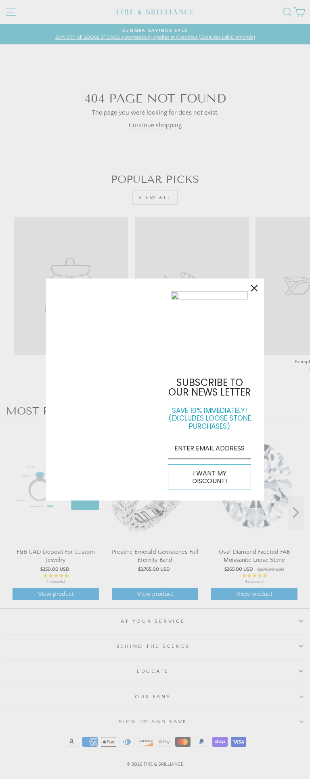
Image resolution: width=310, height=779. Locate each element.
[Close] (254, 288)
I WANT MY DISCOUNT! (209, 477)
